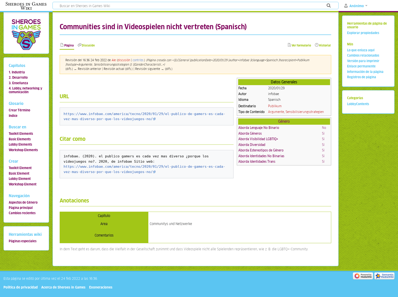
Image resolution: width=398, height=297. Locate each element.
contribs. (138, 60)
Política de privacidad (20, 287)
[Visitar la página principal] (26, 34)
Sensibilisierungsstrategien (305, 112)
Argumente (276, 112)
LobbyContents (358, 104)
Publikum (275, 106)
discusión (124, 60)
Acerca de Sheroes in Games (63, 287)
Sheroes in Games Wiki (26, 6)
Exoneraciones (100, 287)
